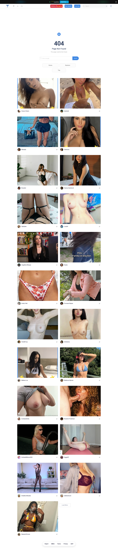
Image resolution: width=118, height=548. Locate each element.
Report (46, 543)
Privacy (66, 543)
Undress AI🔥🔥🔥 (56, 6)
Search (75, 58)
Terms (59, 543)
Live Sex (77, 6)
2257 (72, 543)
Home (50, 65)
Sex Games (68, 6)
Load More (65, 505)
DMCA (53, 543)
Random (67, 65)
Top (59, 70)
